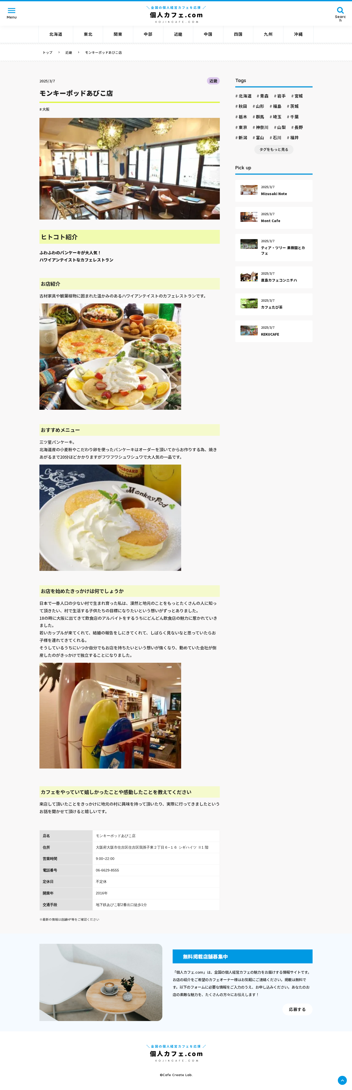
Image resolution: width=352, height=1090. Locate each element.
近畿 (213, 80)
